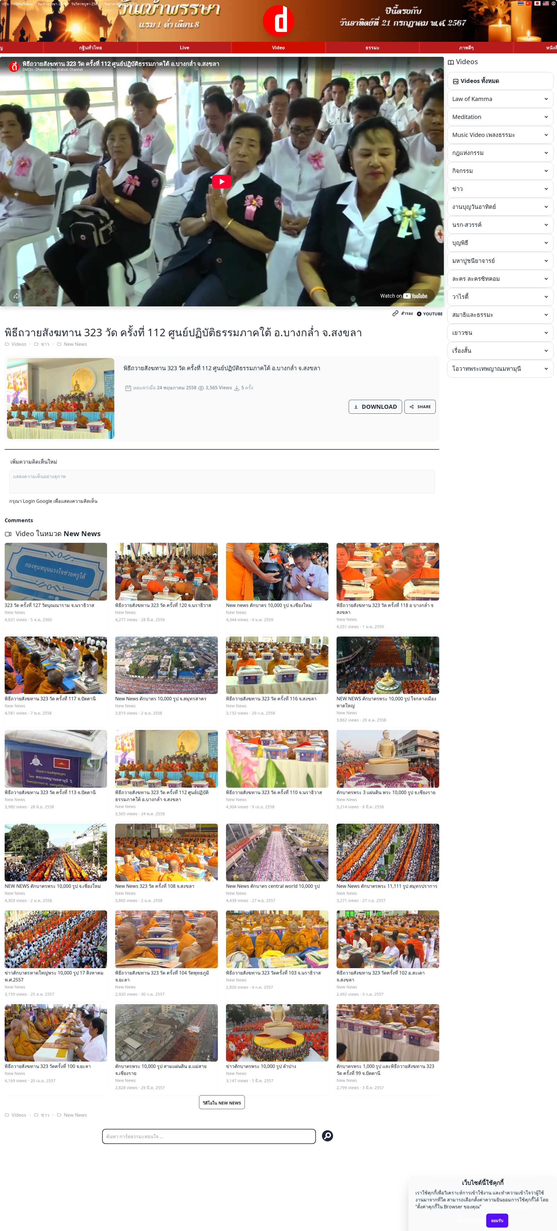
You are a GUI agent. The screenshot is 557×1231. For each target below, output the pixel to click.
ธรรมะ (372, 47)
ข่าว (45, 344)
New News (75, 344)
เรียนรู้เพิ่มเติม (471, 1220)
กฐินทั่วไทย (90, 47)
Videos (19, 344)
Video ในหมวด (57, 533)
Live (184, 47)
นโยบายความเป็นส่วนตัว (507, 1206)
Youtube (433, 314)
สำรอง (407, 313)
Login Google (37, 501)
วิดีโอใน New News (222, 1103)
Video (278, 47)
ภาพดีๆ (466, 47)
